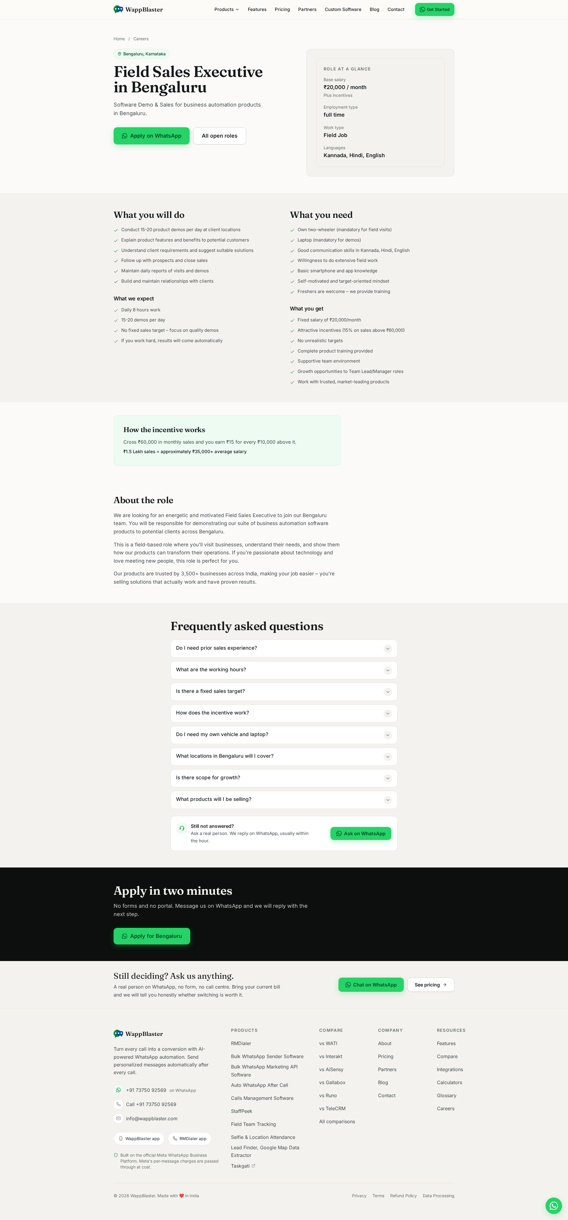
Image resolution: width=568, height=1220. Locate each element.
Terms (378, 1195)
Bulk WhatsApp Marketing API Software (264, 1070)
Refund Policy (403, 1195)
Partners (307, 9)
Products (224, 9)
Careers (141, 38)
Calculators (449, 1082)
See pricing (427, 985)
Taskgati (240, 1166)
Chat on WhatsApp (375, 985)
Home (119, 38)
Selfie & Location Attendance (263, 1137)
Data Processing (438, 1195)
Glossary (446, 1095)
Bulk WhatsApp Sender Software (267, 1056)
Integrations (450, 1069)
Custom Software (343, 9)
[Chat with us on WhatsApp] (554, 1206)
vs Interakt (330, 1056)
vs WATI (328, 1043)
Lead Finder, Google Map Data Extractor (265, 1151)
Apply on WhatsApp (155, 136)
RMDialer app (193, 1138)
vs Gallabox (332, 1082)
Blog (374, 9)
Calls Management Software (262, 1098)
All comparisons (337, 1121)
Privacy (359, 1195)
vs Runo (328, 1095)
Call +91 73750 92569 (151, 1104)
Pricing (282, 9)
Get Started (438, 9)
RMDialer (241, 1043)
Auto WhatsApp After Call (259, 1085)
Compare (447, 1056)
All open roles (220, 136)
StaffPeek (241, 1111)
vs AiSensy (331, 1069)
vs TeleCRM (332, 1108)
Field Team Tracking (253, 1124)
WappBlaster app (142, 1138)
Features (257, 9)
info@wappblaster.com (152, 1118)
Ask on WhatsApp (364, 833)
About (384, 1043)
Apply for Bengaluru (156, 936)
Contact (396, 9)
